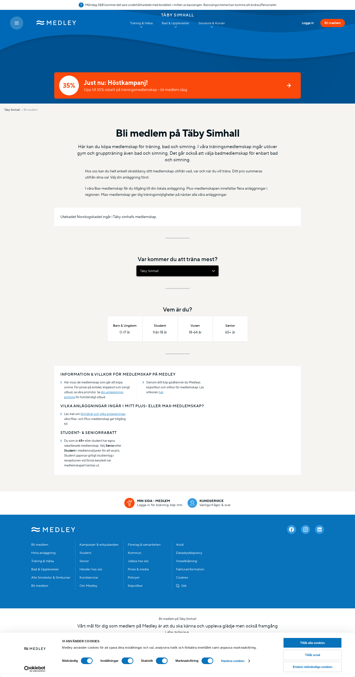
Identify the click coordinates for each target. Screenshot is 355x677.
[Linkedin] (319, 529)
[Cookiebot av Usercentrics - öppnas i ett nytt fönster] (35, 669)
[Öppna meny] (16, 23)
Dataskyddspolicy (189, 553)
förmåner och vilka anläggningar (103, 414)
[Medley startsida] (52, 23)
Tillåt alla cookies (312, 643)
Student (85, 553)
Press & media (138, 569)
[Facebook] (291, 529)
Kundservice (89, 577)
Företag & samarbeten (144, 544)
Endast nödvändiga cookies (312, 667)
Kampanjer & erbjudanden (99, 544)
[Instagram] (305, 529)
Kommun (134, 553)
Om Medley (88, 586)
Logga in (308, 23)
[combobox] (177, 270)
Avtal (180, 544)
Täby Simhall (177, 15)
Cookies (182, 577)
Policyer (134, 577)
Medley (53, 529)
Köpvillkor (135, 586)
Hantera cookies (233, 661)
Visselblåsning (186, 561)
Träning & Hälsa (42, 561)
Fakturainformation (190, 569)
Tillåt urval (312, 655)
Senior (84, 561)
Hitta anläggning (43, 553)
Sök (184, 586)
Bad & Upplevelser (45, 569)
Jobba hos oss (138, 561)
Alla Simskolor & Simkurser (50, 577)
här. (161, 392)
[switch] (127, 660)
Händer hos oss (91, 569)
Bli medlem (332, 23)
